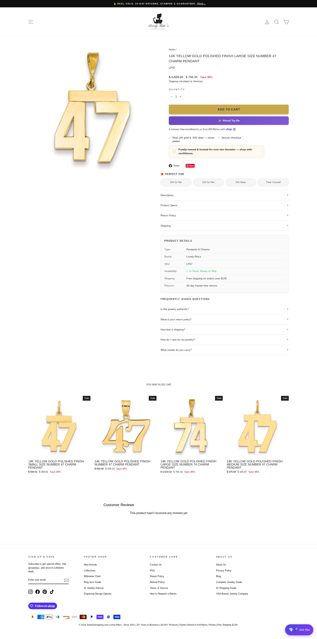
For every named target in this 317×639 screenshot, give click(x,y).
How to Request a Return (163, 593)
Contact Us (156, 564)
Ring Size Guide (92, 582)
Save (191, 165)
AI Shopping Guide (226, 588)
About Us (221, 564)
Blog (218, 576)
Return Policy (157, 576)
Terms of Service (159, 588)
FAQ (152, 570)
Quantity (177, 89)
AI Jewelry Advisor (94, 588)
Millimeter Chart (92, 576)
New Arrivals (90, 564)
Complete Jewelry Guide (229, 582)
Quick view (59, 453)
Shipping (173, 81)
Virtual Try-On (229, 120)
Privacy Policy (224, 570)
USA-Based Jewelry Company (232, 593)
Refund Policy (157, 582)
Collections (90, 570)
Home (172, 49)
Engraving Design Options (98, 593)
